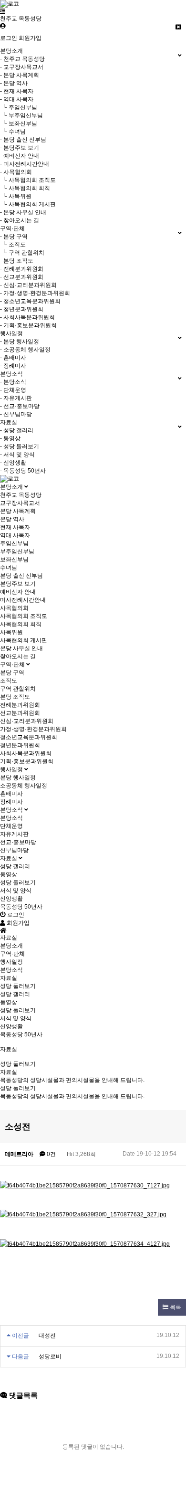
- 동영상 (10, 438)
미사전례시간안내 (23, 600)
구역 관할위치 (18, 688)
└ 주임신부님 (18, 107)
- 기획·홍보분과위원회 (28, 325)
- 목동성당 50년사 (23, 470)
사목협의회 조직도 (23, 616)
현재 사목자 (15, 527)
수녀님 (8, 567)
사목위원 (11, 632)
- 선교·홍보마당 (20, 406)
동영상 (8, 874)
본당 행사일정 (18, 777)
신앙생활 (11, 898)
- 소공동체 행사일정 (25, 349)
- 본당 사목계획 (19, 75)
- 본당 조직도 (16, 260)
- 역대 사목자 (16, 99)
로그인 (8, 38)
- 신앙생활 (13, 462)
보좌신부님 (14, 559)
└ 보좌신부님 (18, 123)
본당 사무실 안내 (21, 648)
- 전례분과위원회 (21, 269)
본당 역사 (12, 519)
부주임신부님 (17, 551)
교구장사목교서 (20, 503)
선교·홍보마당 (18, 842)
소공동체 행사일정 (23, 785)
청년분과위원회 (20, 745)
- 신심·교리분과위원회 (28, 285)
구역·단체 (13, 664)
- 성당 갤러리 (16, 430)
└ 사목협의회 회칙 (25, 188)
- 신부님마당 (16, 414)
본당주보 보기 (18, 583)
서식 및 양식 (15, 890)
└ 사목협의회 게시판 (28, 204)
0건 (50, 1154)
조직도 (8, 680)
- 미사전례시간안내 (24, 164)
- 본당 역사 (14, 83)
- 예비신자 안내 (19, 155)
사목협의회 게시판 (23, 640)
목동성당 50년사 (21, 906)
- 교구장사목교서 (21, 67)
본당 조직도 (15, 696)
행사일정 (12, 769)
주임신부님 (14, 543)
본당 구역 (12, 672)
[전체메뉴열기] (2, 11)
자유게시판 (14, 834)
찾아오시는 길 (18, 656)
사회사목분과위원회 (26, 753)
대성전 (47, 1335)
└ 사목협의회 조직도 (28, 180)
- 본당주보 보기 (19, 147)
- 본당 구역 (14, 236)
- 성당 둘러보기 (19, 446)
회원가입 (30, 38)
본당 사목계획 (18, 511)
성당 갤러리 (15, 866)
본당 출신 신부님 (21, 575)
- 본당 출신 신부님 (23, 139)
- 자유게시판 (16, 398)
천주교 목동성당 (20, 495)
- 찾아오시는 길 (19, 220)
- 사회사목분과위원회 (27, 317)
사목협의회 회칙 (20, 624)
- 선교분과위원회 (21, 277)
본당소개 (12, 487)
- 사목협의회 (16, 172)
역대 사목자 (15, 535)
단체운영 (11, 826)
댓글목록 (22, 1395)
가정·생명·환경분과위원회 (33, 729)
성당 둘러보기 (18, 882)
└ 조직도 (13, 244)
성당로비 (50, 1356)
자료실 (9, 858)
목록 (174, 1307)
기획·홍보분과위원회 (26, 761)
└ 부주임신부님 (21, 115)
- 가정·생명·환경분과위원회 (35, 293)
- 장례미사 (13, 365)
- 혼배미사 (13, 357)
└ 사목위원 (15, 196)
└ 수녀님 (13, 131)
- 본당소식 (13, 382)
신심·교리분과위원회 (26, 721)
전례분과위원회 (20, 705)
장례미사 (11, 801)
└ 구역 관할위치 (22, 252)
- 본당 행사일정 (19, 341)
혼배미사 (11, 793)
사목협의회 (14, 608)
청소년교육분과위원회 (28, 737)
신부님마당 (14, 850)
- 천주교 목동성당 (22, 59)
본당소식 (12, 809)
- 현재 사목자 (16, 91)
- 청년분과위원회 (21, 309)
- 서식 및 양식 (17, 454)
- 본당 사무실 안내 (23, 212)
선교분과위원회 (20, 713)
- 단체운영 (13, 390)
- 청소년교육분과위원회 (30, 301)
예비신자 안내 (18, 591)
